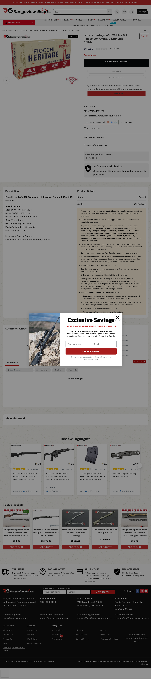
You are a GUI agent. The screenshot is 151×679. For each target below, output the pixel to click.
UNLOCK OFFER (91, 351)
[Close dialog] (117, 317)
